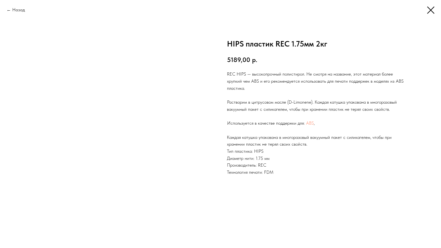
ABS (310, 123)
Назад (18, 9)
